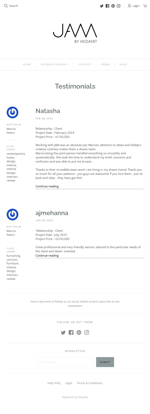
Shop (123, 64)
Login (136, 6)
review (11, 180)
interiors (12, 177)
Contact (85, 64)
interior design (11, 171)
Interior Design (53, 64)
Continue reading (47, 186)
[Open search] (6, 6)
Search (13, 6)
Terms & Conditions (90, 383)
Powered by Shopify (75, 397)
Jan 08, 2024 (44, 220)
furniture (13, 263)
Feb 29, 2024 (44, 118)
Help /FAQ (54, 383)
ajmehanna (52, 212)
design (11, 161)
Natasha (48, 110)
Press (105, 64)
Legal (68, 383)
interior (11, 165)
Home (27, 64)
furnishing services (13, 257)
